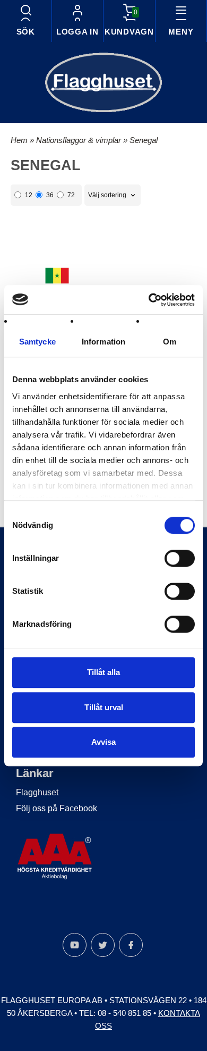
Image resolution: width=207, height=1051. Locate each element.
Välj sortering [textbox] (107, 195)
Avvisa (103, 741)
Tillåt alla (103, 672)
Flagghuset (37, 792)
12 (28, 195)
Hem (19, 140)
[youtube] (75, 945)
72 (71, 195)
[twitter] (103, 945)
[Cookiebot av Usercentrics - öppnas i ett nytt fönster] (149, 300)
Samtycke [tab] (37, 341)
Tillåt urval (103, 707)
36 (50, 195)
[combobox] (112, 195)
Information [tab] (103, 341)
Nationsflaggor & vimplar (79, 140)
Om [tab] (169, 341)
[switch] (180, 558)
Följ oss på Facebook (56, 808)
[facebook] (131, 945)
